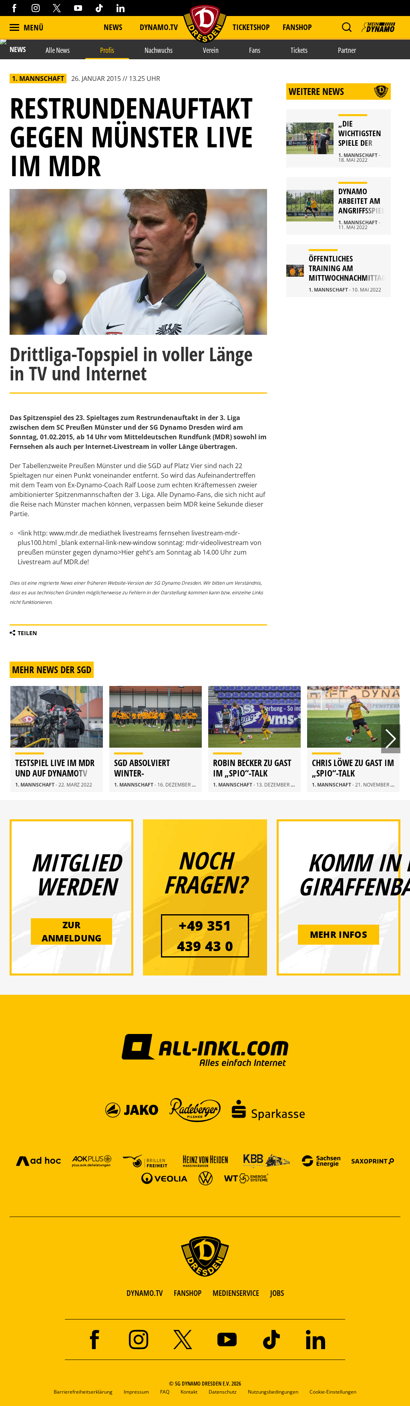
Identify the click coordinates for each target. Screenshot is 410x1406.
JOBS (277, 1292)
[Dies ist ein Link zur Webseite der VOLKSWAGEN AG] (205, 1178)
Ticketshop (251, 27)
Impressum (136, 1391)
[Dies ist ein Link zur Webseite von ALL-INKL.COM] (205, 1049)
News (113, 27)
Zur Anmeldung (72, 931)
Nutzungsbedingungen (273, 1391)
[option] (57, 739)
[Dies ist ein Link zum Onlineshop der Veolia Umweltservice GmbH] (164, 1178)
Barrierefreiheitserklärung (83, 1391)
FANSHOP (187, 1292)
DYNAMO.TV (159, 27)
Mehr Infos (338, 934)
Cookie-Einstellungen (333, 1391)
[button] (346, 27)
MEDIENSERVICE (236, 1292)
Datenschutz (223, 1391)
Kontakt (189, 1391)
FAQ (164, 1391)
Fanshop (297, 27)
